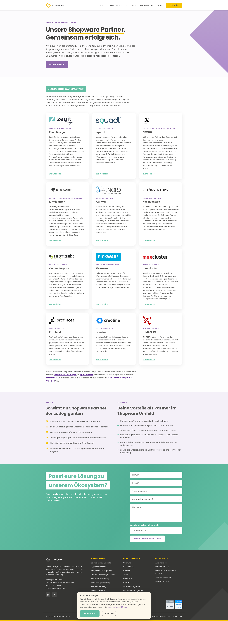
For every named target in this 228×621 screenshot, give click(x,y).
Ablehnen (109, 613)
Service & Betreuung (100, 578)
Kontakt (174, 5)
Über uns (127, 563)
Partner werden (57, 64)
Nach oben (177, 616)
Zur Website (55, 174)
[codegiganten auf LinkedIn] (48, 594)
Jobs (160, 5)
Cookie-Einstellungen (161, 616)
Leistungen (114, 5)
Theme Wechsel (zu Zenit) (103, 574)
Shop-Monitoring (98, 586)
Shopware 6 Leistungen (65, 374)
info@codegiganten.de (55, 588)
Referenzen (131, 5)
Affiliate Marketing (163, 577)
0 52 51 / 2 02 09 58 (53, 585)
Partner (126, 570)
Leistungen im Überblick (101, 563)
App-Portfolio (147, 5)
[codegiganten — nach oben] (54, 559)
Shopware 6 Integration (101, 570)
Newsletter (128, 578)
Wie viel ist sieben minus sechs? (145, 525)
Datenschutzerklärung (117, 607)
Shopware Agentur (131, 586)
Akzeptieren (90, 613)
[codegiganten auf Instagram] (54, 594)
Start (103, 5)
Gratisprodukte (162, 581)
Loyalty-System (162, 566)
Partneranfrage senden (147, 538)
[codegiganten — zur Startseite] (55, 5)
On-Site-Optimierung (100, 582)
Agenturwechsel (98, 566)
